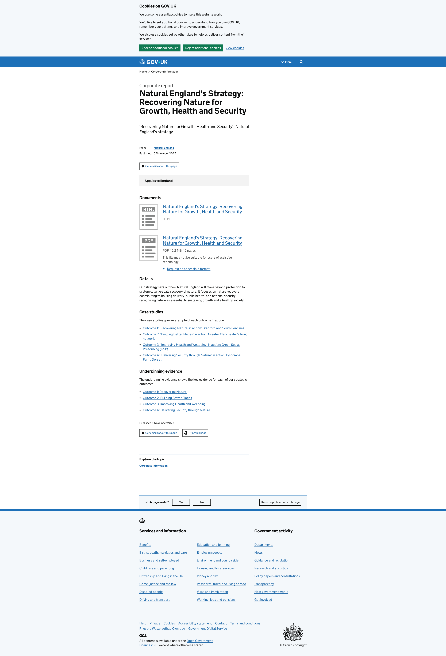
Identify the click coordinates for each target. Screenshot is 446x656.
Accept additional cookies (159, 48)
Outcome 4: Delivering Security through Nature (176, 410)
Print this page (197, 433)
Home (143, 71)
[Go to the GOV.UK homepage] (153, 62)
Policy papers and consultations (277, 576)
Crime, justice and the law (157, 584)
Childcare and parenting (156, 568)
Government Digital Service (207, 629)
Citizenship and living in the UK (161, 576)
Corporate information (165, 71)
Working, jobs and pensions (216, 600)
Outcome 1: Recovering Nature (165, 392)
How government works (271, 592)
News (258, 553)
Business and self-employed (159, 560)
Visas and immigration (212, 592)
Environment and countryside (218, 560)
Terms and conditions (245, 623)
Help (142, 623)
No (205, 502)
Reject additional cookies (203, 48)
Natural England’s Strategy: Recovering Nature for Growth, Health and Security (203, 208)
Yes (184, 502)
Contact (221, 623)
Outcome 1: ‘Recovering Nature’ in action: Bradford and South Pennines (193, 328)
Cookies (169, 623)
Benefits (145, 545)
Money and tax (207, 576)
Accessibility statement (195, 623)
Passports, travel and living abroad (221, 584)
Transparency (264, 584)
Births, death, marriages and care (163, 553)
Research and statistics (271, 568)
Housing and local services (216, 568)
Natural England (164, 147)
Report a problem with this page (280, 502)
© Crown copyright (293, 645)
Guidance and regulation (271, 560)
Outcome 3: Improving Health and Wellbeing (174, 404)
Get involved (263, 600)
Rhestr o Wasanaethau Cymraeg (162, 629)
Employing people (209, 553)
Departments (263, 545)
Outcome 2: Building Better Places (167, 398)
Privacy (155, 623)
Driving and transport (154, 600)
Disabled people (151, 592)
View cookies (235, 48)
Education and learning (213, 545)
